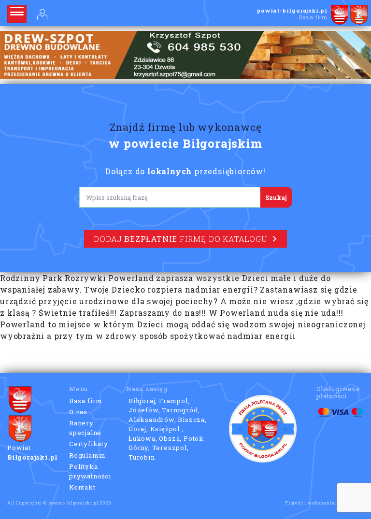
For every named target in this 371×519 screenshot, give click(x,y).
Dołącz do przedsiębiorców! (185, 171)
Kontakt (82, 487)
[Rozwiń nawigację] (17, 14)
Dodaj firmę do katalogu (180, 239)
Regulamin (87, 455)
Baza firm (85, 400)
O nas (78, 411)
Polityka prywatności (90, 471)
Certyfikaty (88, 443)
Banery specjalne (85, 428)
